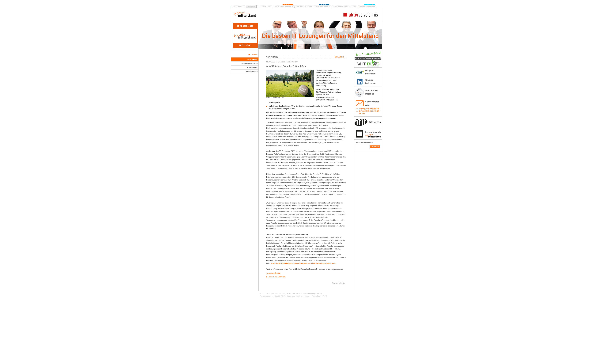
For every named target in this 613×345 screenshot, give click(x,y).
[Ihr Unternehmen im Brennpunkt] (264, 7)
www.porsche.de (273, 273)
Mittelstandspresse (249, 63)
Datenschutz (297, 293)
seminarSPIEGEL (279, 296)
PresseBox (316, 296)
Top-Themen (252, 59)
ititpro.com (291, 296)
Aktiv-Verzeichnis (303, 296)
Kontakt (307, 293)
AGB (289, 293)
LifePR (324, 296)
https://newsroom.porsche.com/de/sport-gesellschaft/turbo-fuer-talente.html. (303, 263)
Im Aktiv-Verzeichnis (364, 142)
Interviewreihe (251, 72)
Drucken (339, 57)
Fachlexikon (252, 68)
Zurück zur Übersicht (277, 277)
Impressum (317, 293)
